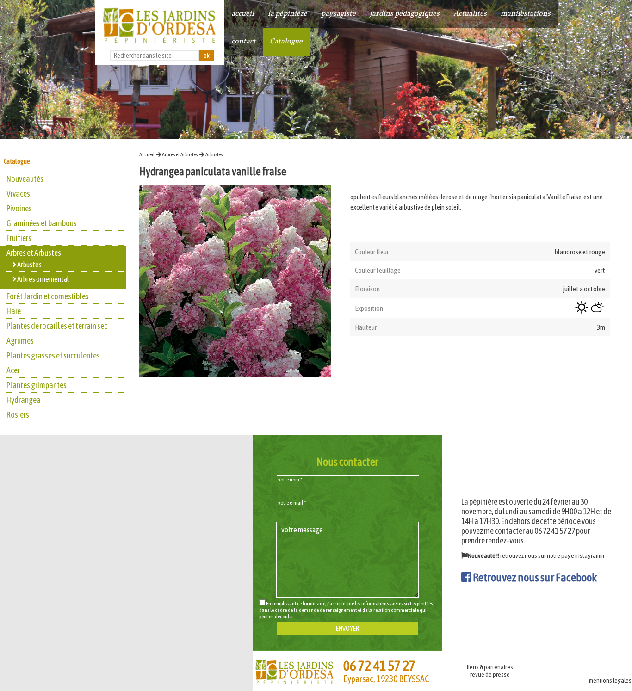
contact (243, 42)
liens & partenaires (490, 667)
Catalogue (286, 42)
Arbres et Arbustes (180, 154)
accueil (242, 14)
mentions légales (610, 680)
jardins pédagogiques (405, 14)
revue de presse (490, 674)
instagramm (589, 555)
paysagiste (338, 14)
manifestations (526, 14)
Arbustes (214, 154)
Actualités (470, 14)
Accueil (147, 154)
